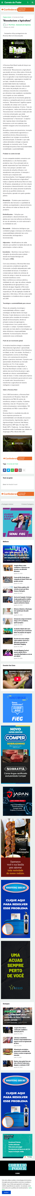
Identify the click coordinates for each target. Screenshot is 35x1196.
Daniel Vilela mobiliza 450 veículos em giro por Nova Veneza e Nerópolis (21, 589)
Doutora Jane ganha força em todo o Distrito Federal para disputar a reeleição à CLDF (22, 1063)
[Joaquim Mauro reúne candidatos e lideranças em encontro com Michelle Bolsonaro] (8, 568)
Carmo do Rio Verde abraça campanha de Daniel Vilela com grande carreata (23, 579)
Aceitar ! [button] (6, 1192)
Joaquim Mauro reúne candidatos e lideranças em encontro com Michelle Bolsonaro (22, 568)
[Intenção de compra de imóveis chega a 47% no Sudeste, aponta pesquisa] (8, 621)
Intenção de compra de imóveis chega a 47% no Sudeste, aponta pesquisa (23, 621)
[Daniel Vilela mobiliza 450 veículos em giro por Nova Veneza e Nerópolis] (8, 589)
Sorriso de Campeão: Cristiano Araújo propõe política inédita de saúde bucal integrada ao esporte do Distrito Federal (22, 600)
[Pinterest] (16, 470)
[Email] (20, 470)
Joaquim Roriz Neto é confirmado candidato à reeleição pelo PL (20, 1029)
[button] (2, 2)
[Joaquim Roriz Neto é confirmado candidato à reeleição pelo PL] (8, 1030)
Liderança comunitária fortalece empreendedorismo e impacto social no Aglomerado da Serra (22, 1040)
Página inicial (7, 17)
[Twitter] (8, 470)
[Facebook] (4, 470)
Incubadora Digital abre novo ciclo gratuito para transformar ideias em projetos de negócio (23, 630)
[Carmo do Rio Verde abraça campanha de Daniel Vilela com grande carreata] (8, 580)
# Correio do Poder (18, 17)
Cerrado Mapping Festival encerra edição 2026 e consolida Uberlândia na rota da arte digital (23, 653)
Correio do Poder (12, 2)
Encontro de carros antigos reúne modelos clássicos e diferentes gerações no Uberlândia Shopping (21, 641)
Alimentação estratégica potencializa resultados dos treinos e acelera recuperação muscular (22, 1052)
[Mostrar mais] (24, 470)
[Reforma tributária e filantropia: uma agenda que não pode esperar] (8, 611)
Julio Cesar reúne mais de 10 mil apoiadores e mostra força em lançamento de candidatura (16, 555)
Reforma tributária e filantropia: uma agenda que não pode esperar (23, 611)
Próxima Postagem (27, 504)
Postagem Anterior (7, 504)
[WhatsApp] (12, 470)
